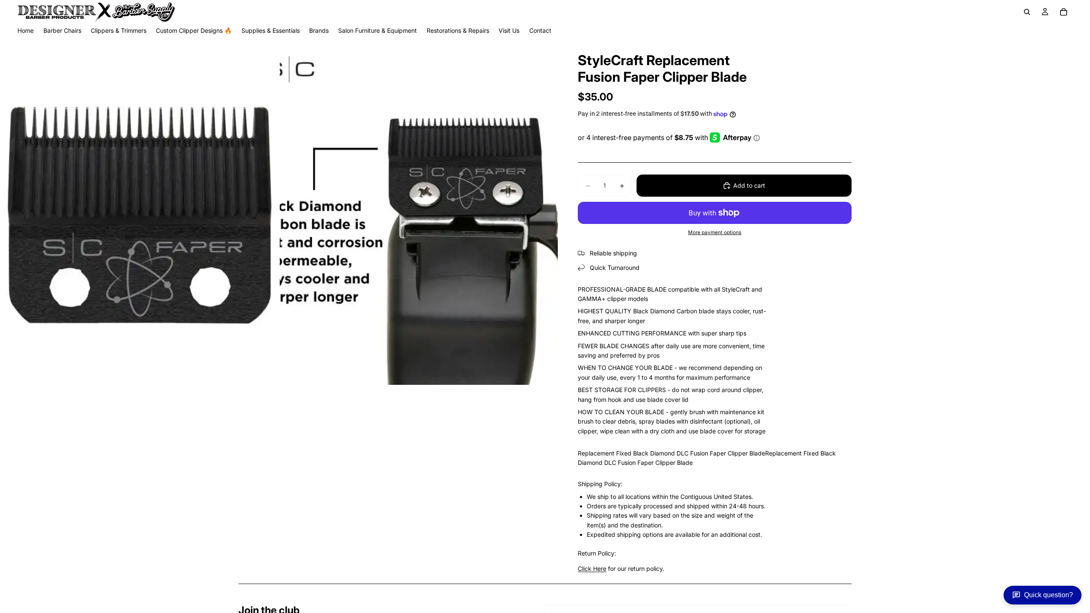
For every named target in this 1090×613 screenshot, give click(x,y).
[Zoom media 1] (139, 210)
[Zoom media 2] (419, 210)
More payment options (714, 232)
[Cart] (1063, 12)
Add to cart (749, 185)
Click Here (592, 568)
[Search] (1027, 12)
